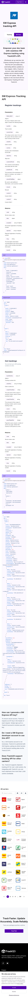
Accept (14, 987)
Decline (14, 991)
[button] (14, 970)
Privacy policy (20, 983)
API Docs (18, 34)
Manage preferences (14, 995)
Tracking (9, 34)
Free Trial (14, 931)
